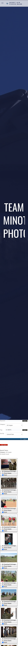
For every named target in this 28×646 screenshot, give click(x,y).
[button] (2, 3)
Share (5, 475)
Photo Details (7, 473)
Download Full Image (10, 471)
